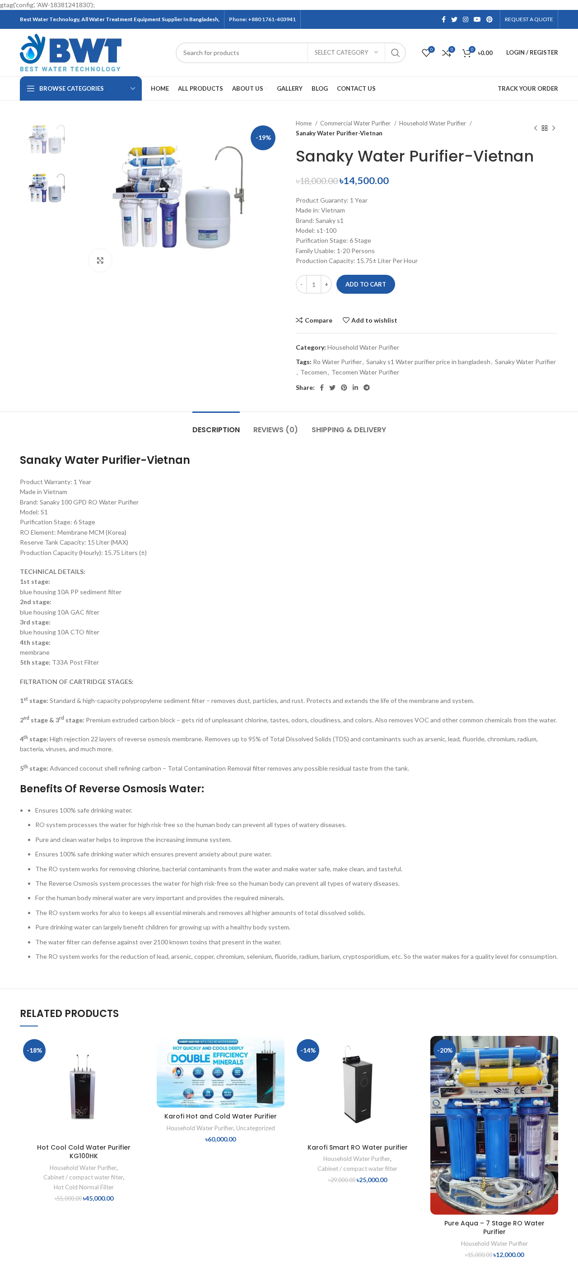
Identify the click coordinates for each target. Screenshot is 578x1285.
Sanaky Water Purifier (525, 361)
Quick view (141, 1091)
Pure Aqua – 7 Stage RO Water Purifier (494, 1228)
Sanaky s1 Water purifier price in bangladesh (428, 361)
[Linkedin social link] (355, 387)
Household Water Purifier (433, 123)
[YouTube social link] (477, 19)
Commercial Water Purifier (356, 123)
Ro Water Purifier (337, 361)
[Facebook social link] (443, 19)
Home (304, 123)
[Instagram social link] (465, 19)
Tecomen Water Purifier (365, 372)
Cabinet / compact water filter (83, 1177)
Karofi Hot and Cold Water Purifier (220, 1116)
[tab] (216, 425)
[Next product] (553, 128)
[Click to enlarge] (100, 260)
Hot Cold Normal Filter (84, 1187)
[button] (141, 1071)
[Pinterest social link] (489, 19)
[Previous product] (535, 128)
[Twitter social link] (454, 19)
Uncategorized (255, 1128)
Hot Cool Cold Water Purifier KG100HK (84, 1152)
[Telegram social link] (367, 387)
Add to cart (365, 284)
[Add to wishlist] (141, 1050)
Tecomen (313, 372)
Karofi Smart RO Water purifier (358, 1147)
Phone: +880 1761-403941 (262, 19)
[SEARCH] (395, 52)
